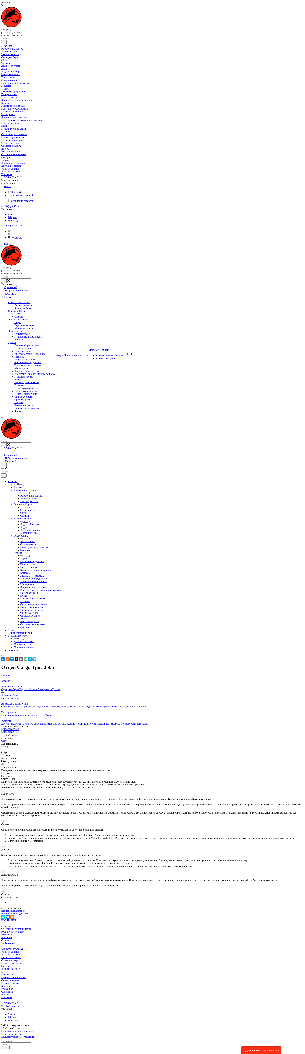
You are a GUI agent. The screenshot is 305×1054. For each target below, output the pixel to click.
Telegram (12, 217)
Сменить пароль (10, 980)
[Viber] (21, 659)
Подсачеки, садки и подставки (80, 706)
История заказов (10, 983)
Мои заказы (7, 974)
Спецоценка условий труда (16, 929)
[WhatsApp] (25, 659)
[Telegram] (9, 234)
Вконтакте (13, 214)
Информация (8, 943)
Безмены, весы (25, 715)
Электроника (27, 541)
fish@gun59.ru (11, 206)
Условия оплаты (10, 951)
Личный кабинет (10, 969)
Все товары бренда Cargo (15, 913)
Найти (5, 1047)
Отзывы (5, 940)
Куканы (71, 723)
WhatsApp (13, 220)
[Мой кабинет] (2, 451)
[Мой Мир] (12, 659)
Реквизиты (7, 934)
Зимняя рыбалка (10, 698)
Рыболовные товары (31, 495)
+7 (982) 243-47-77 (12, 177)
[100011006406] (10, 729)
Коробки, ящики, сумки (34, 706)
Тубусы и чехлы (129, 706)
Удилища (143, 706)
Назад (20, 484)
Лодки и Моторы (29, 524)
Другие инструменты (12, 723)
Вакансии (6, 937)
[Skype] (30, 659)
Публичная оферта (11, 1034)
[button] (261, 1050)
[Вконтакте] (9, 231)
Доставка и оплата (24, 641)
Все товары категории (13, 910)
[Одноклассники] (8, 659)
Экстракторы (142, 723)
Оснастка (6, 706)
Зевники (62, 723)
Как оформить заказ (12, 949)
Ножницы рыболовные (88, 723)
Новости (6, 926)
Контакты (6, 997)
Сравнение (7, 991)
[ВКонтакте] (3, 659)
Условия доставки (11, 954)
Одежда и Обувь (29, 510)
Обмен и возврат (10, 960)
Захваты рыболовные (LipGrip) (41, 723)
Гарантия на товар (11, 957)
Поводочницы (9, 715)
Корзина (5, 986)
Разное (49, 715)
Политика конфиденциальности (18, 1031)
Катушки (16, 706)
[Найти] (4, 42)
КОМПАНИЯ (9, 920)
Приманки (115, 706)
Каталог (18, 487)
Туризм (24, 558)
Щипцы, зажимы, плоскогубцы (118, 723)
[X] (16, 659)
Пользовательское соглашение (17, 1036)
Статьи (5, 966)
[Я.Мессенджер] (3, 917)
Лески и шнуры (55, 706)
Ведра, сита (39, 715)
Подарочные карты (11, 963)
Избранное (7, 989)
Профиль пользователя (13, 977)
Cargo (4, 740)
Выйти (5, 994)
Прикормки (103, 706)
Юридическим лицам (12, 931)
